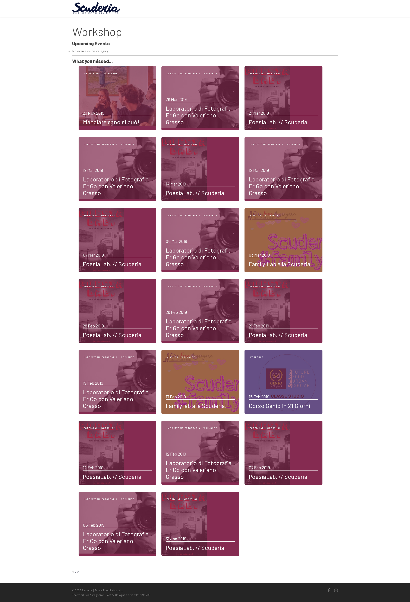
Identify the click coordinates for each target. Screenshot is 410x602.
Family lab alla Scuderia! (196, 405)
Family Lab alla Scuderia (279, 263)
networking (92, 73)
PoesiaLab (257, 73)
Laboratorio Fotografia (183, 73)
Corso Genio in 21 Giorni (279, 405)
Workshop (111, 73)
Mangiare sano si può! (111, 122)
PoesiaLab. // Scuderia (278, 122)
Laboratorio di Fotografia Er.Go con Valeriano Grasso (198, 115)
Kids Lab (255, 215)
